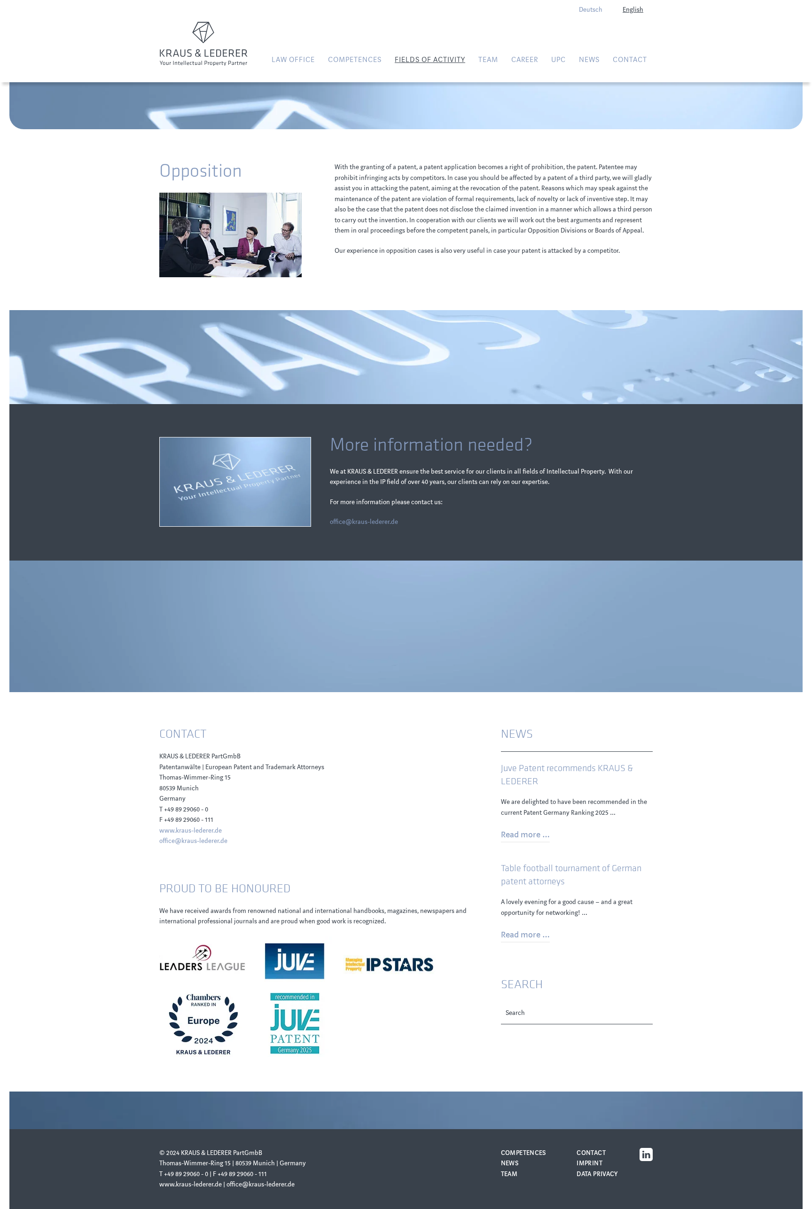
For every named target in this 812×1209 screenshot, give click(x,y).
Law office (293, 59)
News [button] (589, 59)
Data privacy (597, 1174)
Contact (630, 59)
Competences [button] (355, 59)
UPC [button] (558, 59)
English (633, 9)
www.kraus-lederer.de (190, 830)
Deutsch (590, 9)
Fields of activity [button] (430, 59)
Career (524, 59)
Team (488, 59)
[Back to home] (203, 44)
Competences (524, 1152)
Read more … (525, 834)
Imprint (589, 1163)
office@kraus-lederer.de (364, 521)
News (510, 1163)
